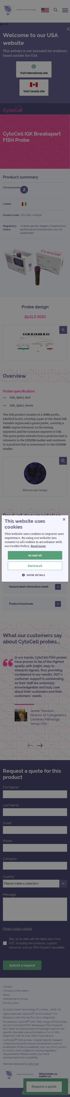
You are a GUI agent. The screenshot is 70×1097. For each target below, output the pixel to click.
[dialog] (35, 548)
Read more (38, 546)
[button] (35, 575)
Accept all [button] (35, 555)
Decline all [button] (35, 565)
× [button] (63, 519)
